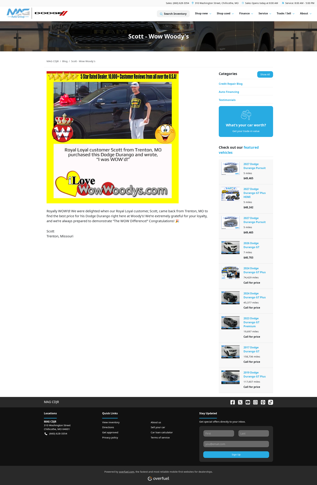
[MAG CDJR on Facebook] (231, 402)
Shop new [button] (201, 13)
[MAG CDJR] (37, 13)
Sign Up (236, 454)
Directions (108, 427)
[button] (215, 3)
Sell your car (158, 427)
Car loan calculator (162, 432)
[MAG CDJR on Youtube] (246, 402)
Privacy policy (110, 437)
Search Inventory (175, 14)
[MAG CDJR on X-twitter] (239, 402)
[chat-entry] (305, 470)
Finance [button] (244, 13)
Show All (265, 74)
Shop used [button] (223, 13)
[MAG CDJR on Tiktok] (269, 402)
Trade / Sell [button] (284, 13)
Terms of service (160, 437)
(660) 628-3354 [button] (58, 433)
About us (156, 422)
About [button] (304, 13)
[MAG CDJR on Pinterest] (261, 402)
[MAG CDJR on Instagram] (254, 402)
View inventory (111, 422)
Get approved (110, 432)
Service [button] (263, 13)
